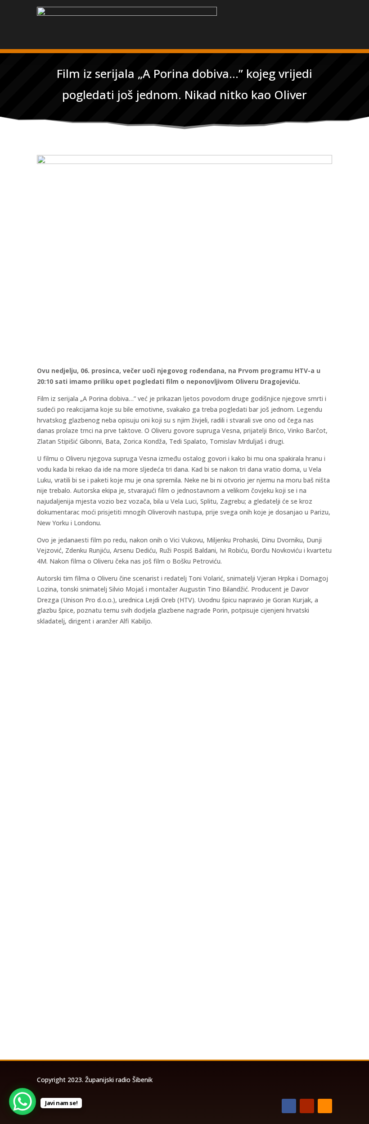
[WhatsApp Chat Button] (22, 1101)
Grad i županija (110, 712)
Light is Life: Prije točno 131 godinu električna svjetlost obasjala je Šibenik (179, 809)
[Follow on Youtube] (307, 1106)
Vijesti (144, 712)
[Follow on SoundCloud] (325, 1106)
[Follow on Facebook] (289, 1106)
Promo (145, 955)
